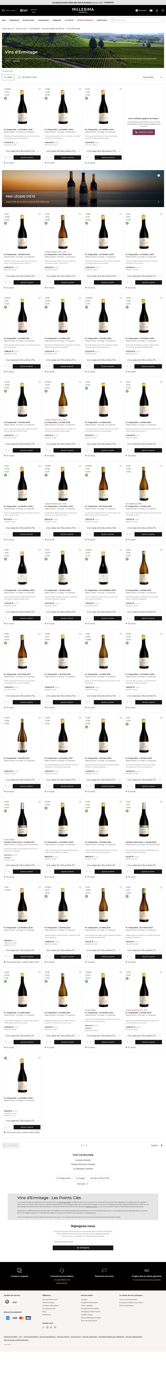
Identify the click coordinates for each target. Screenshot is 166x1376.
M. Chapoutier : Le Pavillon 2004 (18, 506)
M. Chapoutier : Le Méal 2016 (97, 674)
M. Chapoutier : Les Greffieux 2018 (100, 590)
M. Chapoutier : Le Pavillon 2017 (140, 254)
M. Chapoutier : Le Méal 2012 (138, 506)
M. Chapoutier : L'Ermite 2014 (17, 254)
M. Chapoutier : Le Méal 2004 (98, 422)
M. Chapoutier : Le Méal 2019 (57, 338)
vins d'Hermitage (65, 1202)
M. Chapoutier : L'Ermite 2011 (17, 758)
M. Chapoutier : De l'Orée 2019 (58, 254)
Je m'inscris (83, 1248)
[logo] (83, 10)
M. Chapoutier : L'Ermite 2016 (57, 590)
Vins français (34, 29)
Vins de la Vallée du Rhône (53, 29)
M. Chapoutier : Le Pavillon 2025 (18, 1098)
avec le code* (77, 2)
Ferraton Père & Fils (31, 844)
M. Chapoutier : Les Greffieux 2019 (19, 590)
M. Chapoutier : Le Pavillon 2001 (59, 506)
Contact (84, 1299)
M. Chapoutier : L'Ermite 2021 (57, 928)
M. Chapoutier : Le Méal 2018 (57, 422)
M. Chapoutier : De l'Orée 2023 (139, 928)
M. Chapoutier (29, 132)
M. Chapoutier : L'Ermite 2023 (139, 758)
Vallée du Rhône (9, 132)
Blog (44, 1312)
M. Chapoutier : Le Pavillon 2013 (99, 254)
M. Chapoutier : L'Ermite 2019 (17, 422)
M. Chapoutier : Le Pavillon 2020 (140, 674)
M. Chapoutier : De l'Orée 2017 (17, 674)
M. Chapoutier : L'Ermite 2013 (57, 674)
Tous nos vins (21, 29)
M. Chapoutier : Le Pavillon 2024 (18, 928)
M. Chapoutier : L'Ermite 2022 (98, 842)
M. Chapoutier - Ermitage (83, 1168)
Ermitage (19, 132)
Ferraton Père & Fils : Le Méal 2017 (19, 842)
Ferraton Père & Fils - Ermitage (83, 1164)
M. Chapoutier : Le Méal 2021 (97, 928)
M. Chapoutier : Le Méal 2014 (17, 338)
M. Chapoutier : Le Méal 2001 (138, 422)
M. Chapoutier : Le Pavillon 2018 (18, 129)
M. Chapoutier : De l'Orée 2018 (98, 506)
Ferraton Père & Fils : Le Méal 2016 (141, 842)
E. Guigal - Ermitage (83, 1160)
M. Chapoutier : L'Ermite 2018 (98, 338)
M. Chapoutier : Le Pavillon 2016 (140, 338)
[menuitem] (4, 20)
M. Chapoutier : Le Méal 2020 (17, 1013)
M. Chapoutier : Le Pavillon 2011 (59, 758)
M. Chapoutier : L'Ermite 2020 (98, 758)
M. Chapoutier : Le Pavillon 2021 (99, 1013)
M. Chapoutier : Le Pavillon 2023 (59, 842)
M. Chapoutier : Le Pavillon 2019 (59, 129)
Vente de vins (7, 29)
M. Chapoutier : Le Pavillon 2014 (99, 129)
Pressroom (46, 1315)
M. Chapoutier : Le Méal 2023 (57, 1013)
